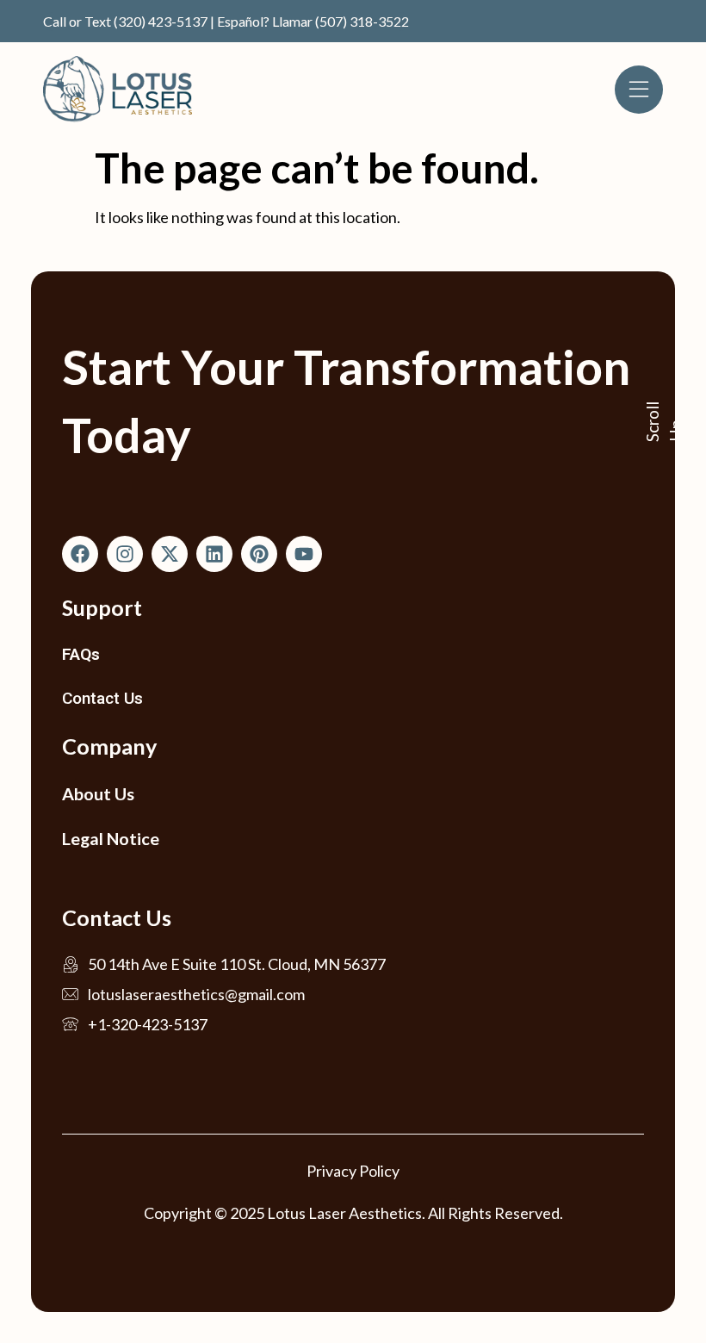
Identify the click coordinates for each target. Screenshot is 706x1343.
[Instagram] (125, 554)
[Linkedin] (214, 554)
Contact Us (102, 698)
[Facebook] (80, 554)
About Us (98, 793)
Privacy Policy (353, 1170)
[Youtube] (304, 554)
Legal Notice (110, 838)
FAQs (81, 654)
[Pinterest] (259, 554)
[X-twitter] (170, 554)
